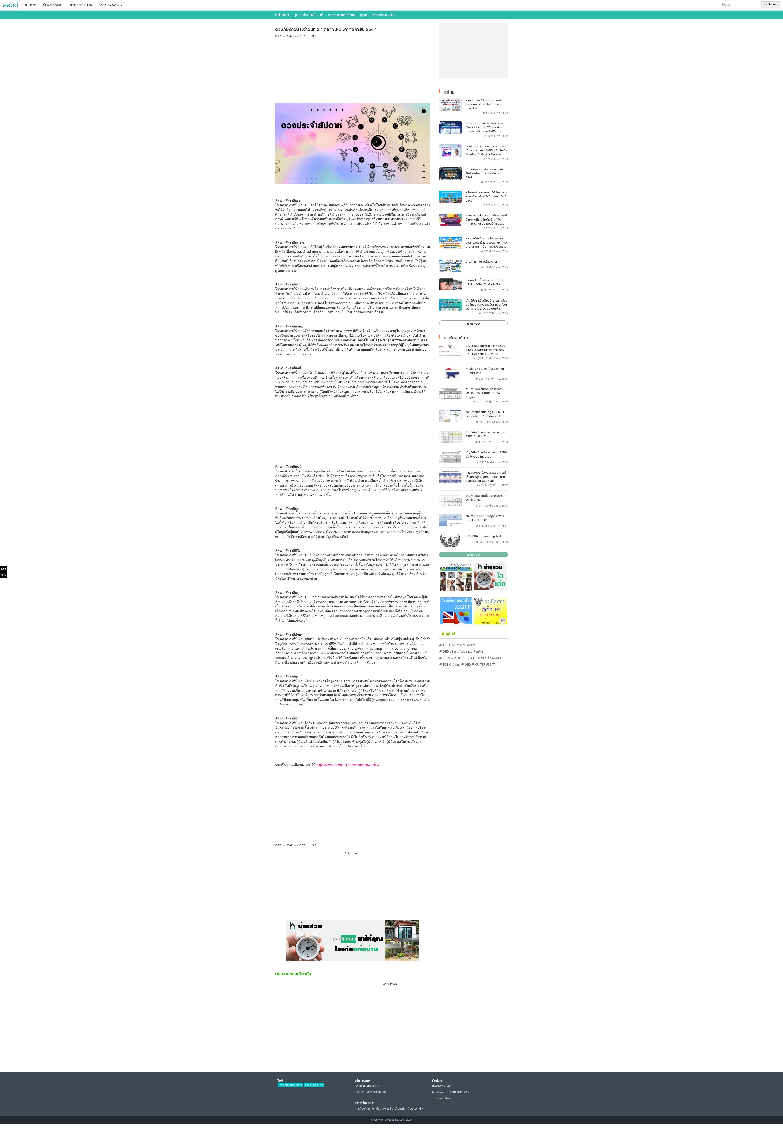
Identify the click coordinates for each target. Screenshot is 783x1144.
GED (467, 664)
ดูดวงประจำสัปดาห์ (309, 14)
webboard (54, 5)
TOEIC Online (451, 664)
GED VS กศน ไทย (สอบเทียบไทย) (463, 651)
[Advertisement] (352, 68)
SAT (492, 664)
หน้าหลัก (282, 14)
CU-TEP (480, 664)
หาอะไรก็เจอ (770, 4)
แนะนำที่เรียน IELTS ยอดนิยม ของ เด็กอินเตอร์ (471, 658)
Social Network (109, 5)
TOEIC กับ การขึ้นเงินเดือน (459, 645)
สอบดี (10, 5)
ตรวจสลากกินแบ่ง (81, 5)
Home (32, 5)
